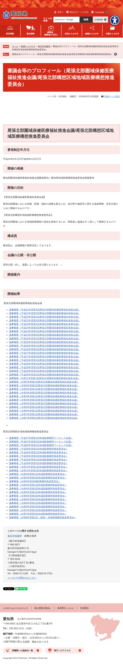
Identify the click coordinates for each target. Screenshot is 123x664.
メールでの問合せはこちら (22, 578)
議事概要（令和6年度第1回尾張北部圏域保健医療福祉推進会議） (44, 411)
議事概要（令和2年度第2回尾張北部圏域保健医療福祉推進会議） (44, 385)
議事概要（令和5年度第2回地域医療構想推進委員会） (38, 496)
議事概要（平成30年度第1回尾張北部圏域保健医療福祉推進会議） (44, 374)
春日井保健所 (44, 46)
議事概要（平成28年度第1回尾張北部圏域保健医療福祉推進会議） (44, 360)
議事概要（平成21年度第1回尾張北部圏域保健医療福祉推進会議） (44, 309)
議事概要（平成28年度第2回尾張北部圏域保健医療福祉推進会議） (44, 364)
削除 (115, 54)
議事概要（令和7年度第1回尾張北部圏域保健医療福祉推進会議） (44, 414)
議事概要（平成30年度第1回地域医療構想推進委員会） (38, 459)
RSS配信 (84, 608)
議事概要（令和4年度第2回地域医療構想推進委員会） (38, 488)
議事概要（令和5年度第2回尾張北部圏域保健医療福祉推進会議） (44, 407)
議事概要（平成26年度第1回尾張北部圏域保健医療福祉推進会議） (44, 345)
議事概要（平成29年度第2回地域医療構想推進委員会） (38, 456)
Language (99, 12)
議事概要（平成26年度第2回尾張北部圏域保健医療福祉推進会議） (44, 349)
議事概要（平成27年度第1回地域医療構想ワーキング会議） (41, 438)
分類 (112, 34)
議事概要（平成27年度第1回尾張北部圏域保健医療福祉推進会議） (44, 353)
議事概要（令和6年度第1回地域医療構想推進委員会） (38, 503)
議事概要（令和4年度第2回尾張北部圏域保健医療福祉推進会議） (44, 400)
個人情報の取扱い (42, 608)
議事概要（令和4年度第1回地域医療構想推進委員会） (38, 485)
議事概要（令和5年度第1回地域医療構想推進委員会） (38, 492)
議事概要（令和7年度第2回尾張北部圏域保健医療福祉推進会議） (44, 418)
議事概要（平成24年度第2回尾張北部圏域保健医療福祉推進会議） (44, 335)
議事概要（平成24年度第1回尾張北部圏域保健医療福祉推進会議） (44, 331)
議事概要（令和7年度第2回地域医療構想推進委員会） (38, 514)
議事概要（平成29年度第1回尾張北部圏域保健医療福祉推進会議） (44, 367)
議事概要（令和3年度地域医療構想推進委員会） (35, 481)
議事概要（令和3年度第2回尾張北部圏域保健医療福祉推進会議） (44, 392)
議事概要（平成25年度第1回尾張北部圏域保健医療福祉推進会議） (44, 338)
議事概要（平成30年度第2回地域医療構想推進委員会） (38, 463)
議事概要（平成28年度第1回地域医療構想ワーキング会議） (41, 445)
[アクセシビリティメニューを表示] (115, 20)
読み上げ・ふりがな (79, 12)
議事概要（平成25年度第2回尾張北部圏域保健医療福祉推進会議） (44, 342)
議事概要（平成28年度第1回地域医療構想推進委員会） (38, 449)
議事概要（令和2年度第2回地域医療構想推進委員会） (38, 477)
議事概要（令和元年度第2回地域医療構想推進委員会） (38, 470)
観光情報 (30, 34)
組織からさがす (28, 46)
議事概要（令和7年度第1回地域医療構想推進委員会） (38, 510)
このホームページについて (15, 608)
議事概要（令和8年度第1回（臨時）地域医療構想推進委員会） (42, 517)
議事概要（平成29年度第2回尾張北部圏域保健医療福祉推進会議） (44, 371)
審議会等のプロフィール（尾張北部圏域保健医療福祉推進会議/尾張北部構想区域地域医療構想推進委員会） (62, 54)
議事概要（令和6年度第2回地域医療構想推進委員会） (38, 506)
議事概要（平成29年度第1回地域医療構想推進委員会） (38, 452)
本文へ (60, 12)
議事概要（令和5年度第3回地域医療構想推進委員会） (38, 499)
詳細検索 (98, 19)
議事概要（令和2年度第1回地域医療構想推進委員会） (38, 474)
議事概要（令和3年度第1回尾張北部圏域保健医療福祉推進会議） (44, 389)
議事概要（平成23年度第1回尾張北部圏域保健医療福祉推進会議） (44, 324)
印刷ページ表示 (112, 96)
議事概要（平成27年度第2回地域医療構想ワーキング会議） (41, 441)
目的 (71, 34)
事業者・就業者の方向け (51, 33)
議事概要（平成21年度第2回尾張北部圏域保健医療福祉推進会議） (44, 313)
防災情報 (10, 34)
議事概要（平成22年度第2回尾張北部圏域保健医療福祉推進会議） (44, 320)
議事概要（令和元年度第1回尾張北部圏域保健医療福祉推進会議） (44, 378)
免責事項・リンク (65, 608)
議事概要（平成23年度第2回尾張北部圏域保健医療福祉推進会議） (44, 327)
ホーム (15, 46)
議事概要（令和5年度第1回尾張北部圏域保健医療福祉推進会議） (44, 403)
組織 (92, 34)
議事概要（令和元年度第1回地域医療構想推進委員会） (38, 467)
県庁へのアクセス (62, 650)
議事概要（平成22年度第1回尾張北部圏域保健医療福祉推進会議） (44, 317)
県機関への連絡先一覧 (22, 650)
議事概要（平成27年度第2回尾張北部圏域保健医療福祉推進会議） (44, 356)
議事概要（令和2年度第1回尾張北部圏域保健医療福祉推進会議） (44, 382)
